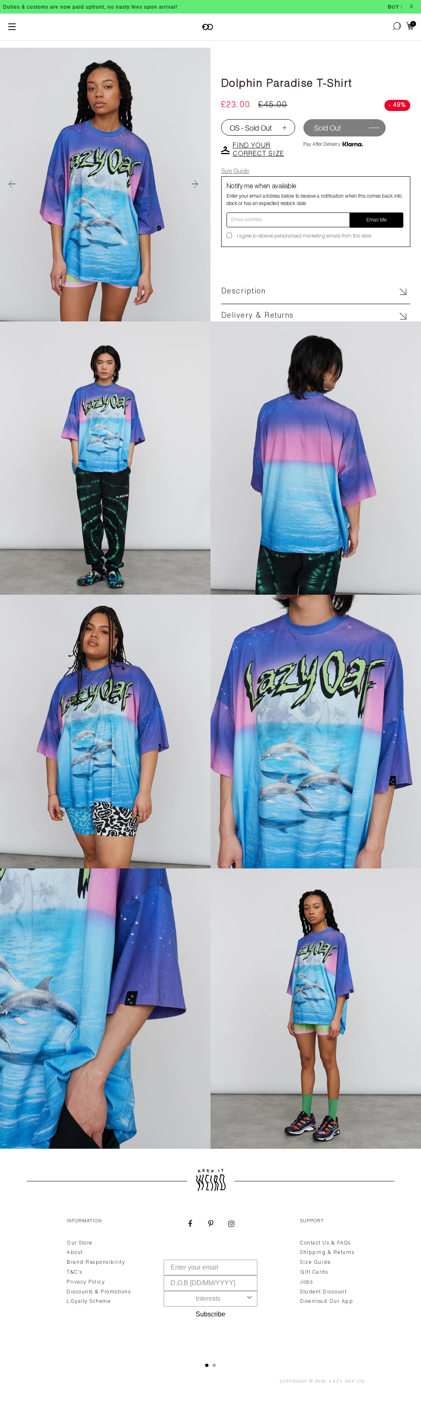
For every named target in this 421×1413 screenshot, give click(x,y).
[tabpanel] (210, 1280)
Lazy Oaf (342, 1382)
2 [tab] (214, 1365)
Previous (12, 184)
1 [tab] (206, 1365)
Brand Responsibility (96, 1262)
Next (198, 184)
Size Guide (235, 171)
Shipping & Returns (327, 1252)
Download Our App (326, 1301)
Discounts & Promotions (99, 1292)
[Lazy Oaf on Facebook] (190, 1225)
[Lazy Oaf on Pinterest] (210, 1225)
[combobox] (208, 1298)
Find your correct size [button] (258, 150)
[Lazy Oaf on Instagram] (231, 1225)
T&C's (75, 1272)
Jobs (306, 1282)
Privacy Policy (86, 1282)
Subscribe (210, 1314)
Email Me (376, 220)
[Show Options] (249, 1298)
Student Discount (323, 1292)
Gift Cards (314, 1272)
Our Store (80, 1243)
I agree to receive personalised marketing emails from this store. (304, 236)
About (75, 1252)
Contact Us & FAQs (325, 1243)
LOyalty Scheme (89, 1301)
